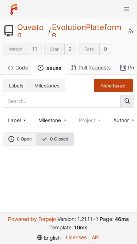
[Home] (14, 9)
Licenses (76, 237)
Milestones (47, 86)
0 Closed (59, 139)
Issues (53, 68)
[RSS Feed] (131, 31)
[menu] (49, 237)
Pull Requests (95, 67)
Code (21, 67)
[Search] (127, 101)
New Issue (113, 86)
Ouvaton (30, 31)
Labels (16, 86)
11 (34, 49)
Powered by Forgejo (32, 219)
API (96, 237)
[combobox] (17, 120)
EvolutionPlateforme (86, 31)
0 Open (24, 139)
